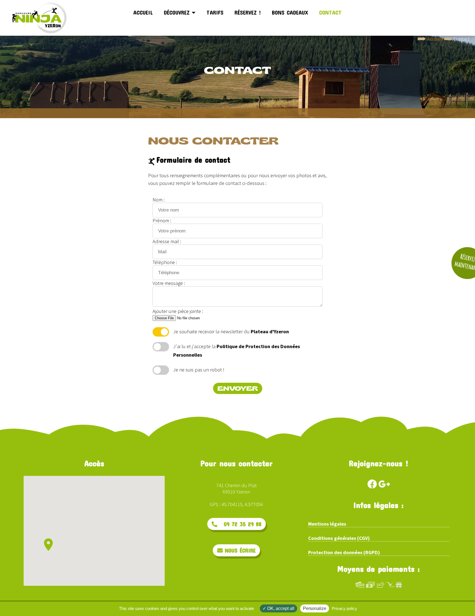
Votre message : (169, 283)
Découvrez (178, 12)
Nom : (159, 199)
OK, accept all (280, 608)
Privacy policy (344, 608)
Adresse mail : (167, 241)
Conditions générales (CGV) (339, 538)
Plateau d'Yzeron (270, 331)
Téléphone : (165, 262)
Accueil (143, 12)
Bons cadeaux (290, 12)
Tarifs (214, 12)
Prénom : (162, 220)
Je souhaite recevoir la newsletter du (231, 331)
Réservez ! (247, 12)
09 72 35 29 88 (239, 524)
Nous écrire (239, 550)
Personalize (314, 608)
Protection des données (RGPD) (344, 552)
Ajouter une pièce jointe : (178, 311)
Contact (330, 12)
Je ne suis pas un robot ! (198, 370)
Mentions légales (327, 524)
